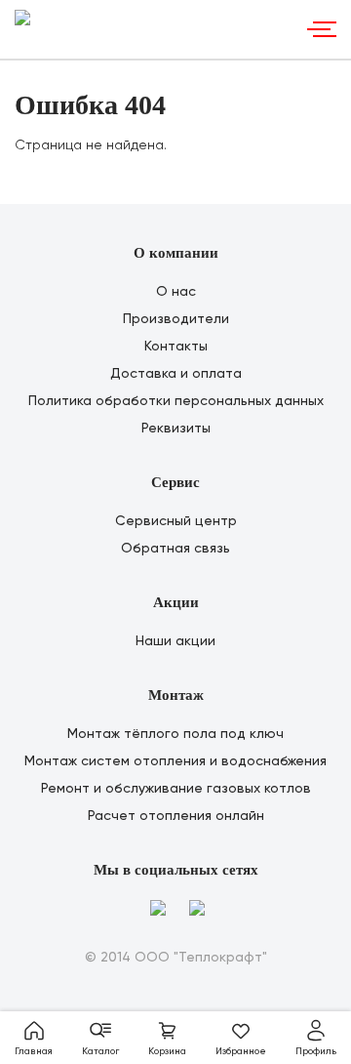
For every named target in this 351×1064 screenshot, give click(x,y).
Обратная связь (175, 548)
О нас (176, 292)
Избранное (240, 1051)
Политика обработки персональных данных (176, 401)
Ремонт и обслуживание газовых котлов (176, 789)
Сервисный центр (176, 521)
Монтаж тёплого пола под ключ (175, 734)
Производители (176, 319)
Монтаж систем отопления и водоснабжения (175, 761)
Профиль (315, 1051)
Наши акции (175, 641)
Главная (34, 1051)
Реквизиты (176, 428)
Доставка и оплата (176, 374)
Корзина (167, 1051)
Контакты (176, 346)
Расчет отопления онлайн (176, 816)
